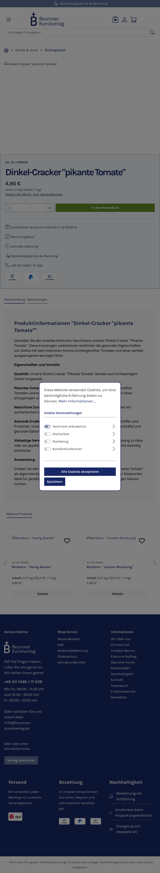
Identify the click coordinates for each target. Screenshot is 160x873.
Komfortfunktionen (67, 449)
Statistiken (61, 434)
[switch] (47, 434)
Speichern (54, 482)
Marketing (60, 441)
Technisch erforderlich (69, 426)
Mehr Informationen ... (77, 401)
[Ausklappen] (114, 426)
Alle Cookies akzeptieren (80, 472)
